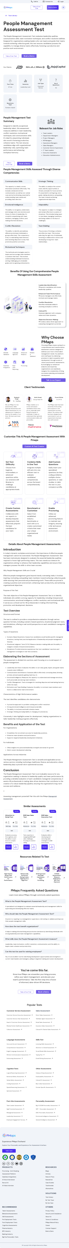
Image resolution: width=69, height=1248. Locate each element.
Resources (51, 1167)
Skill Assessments (7, 1217)
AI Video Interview (8, 1185)
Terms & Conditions (52, 1219)
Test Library (49, 1197)
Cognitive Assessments (9, 1225)
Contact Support (51, 1228)
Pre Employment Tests (9, 1219)
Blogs (47, 1171)
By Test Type (50, 1200)
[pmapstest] (8, 1163)
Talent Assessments (8, 1211)
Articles (48, 1174)
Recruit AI (5, 1183)
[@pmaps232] (16, 1163)
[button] (63, 7)
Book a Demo (50, 1231)
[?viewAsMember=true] (3, 1163)
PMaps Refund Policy (52, 1222)
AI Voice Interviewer (8, 1180)
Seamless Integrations (9, 1177)
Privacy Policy (50, 1211)
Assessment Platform (9, 1174)
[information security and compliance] (5, 1157)
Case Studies (50, 1183)
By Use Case (49, 1203)
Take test (8, 1151)
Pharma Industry (7, 1228)
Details (8, 847)
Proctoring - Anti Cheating (10, 1171)
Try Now (15, 846)
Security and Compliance (53, 1214)
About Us (48, 1217)
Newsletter (49, 1180)
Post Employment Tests (9, 1222)
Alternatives (49, 1188)
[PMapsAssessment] (12, 1163)
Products (7, 1167)
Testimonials (49, 1185)
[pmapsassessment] (21, 1163)
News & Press (50, 1177)
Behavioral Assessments (9, 1214)
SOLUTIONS (51, 1193)
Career (48, 1225)
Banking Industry (7, 1234)
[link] (6, 7)
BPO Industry (6, 1231)
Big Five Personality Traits (10, 1237)
